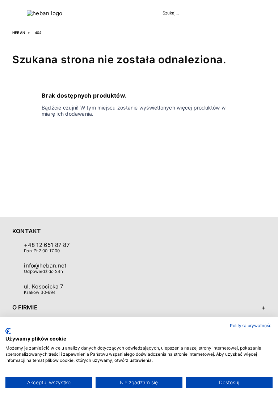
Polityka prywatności (251, 325)
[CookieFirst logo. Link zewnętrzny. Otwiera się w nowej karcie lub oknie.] (8, 331)
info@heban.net (45, 265)
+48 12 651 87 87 (47, 244)
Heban (18, 32)
